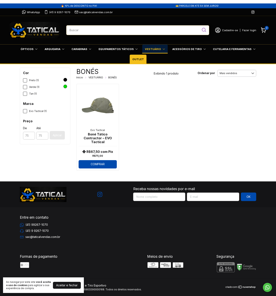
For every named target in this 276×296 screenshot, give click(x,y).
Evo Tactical (98, 130)
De (25, 128)
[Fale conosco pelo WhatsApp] (267, 287)
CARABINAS (79, 49)
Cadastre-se (230, 30)
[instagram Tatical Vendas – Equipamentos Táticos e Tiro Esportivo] (253, 12)
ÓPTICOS (27, 49)
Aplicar (57, 135)
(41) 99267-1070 (36, 224)
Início (79, 77)
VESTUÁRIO (153, 49)
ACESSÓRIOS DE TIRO (187, 49)
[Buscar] (203, 30)
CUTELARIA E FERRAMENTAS (232, 49)
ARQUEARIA (52, 49)
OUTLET (138, 59)
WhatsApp (33, 12)
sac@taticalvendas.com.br (96, 12)
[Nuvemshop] (240, 287)
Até (38, 128)
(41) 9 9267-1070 (59, 12)
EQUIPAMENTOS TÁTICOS (116, 49)
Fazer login (249, 30)
